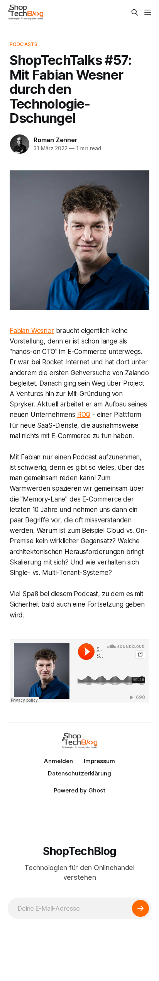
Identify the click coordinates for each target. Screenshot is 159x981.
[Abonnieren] (140, 908)
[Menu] (148, 12)
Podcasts (23, 44)
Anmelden (58, 761)
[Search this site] (135, 12)
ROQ (84, 414)
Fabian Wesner (32, 331)
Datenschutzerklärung (79, 773)
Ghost (96, 790)
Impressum (99, 761)
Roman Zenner (56, 140)
